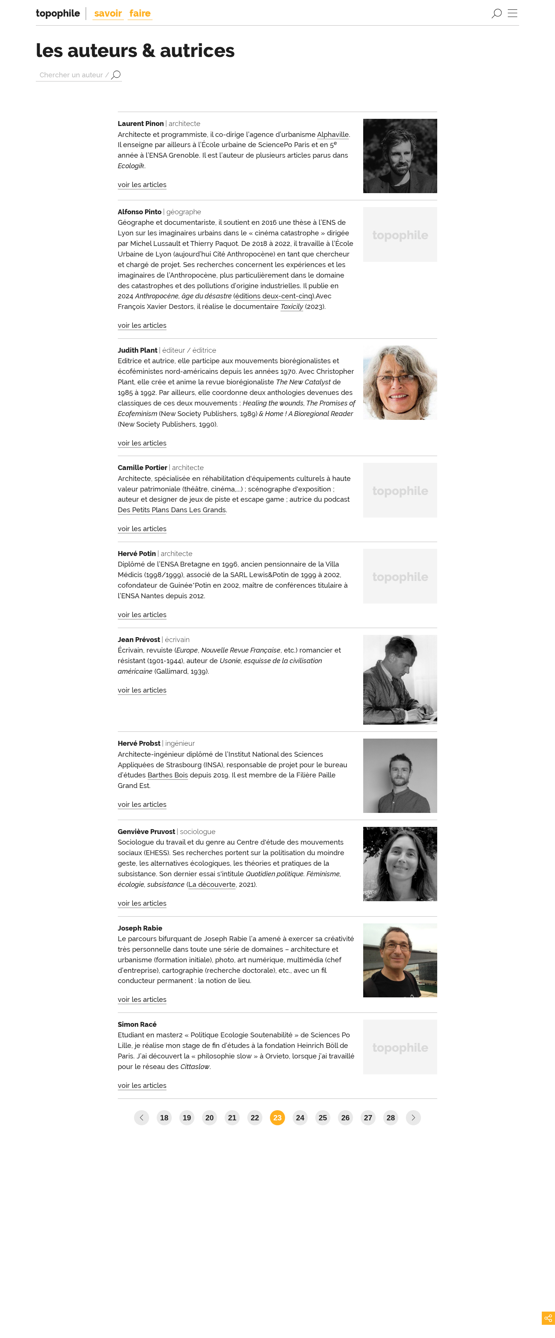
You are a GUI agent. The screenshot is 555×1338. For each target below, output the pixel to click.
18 (164, 1118)
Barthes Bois (168, 775)
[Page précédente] (141, 1117)
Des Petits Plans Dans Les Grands (172, 510)
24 (300, 1118)
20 (209, 1118)
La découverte (212, 884)
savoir (108, 13)
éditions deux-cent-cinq (273, 296)
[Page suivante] (413, 1117)
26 (345, 1118)
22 (255, 1118)
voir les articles (142, 185)
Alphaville (333, 134)
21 (232, 1118)
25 (323, 1118)
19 (187, 1118)
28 (391, 1118)
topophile (58, 13)
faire (140, 13)
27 (368, 1118)
